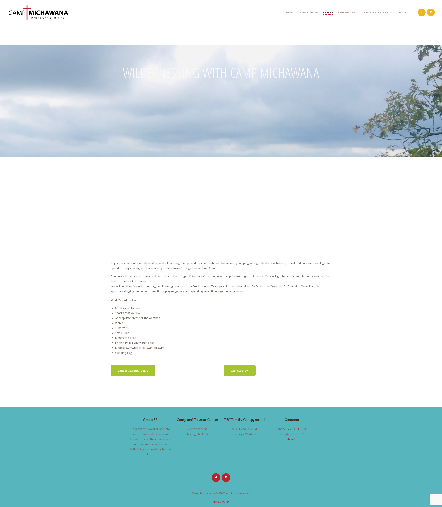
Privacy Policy (221, 502)
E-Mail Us (291, 439)
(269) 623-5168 (296, 429)
